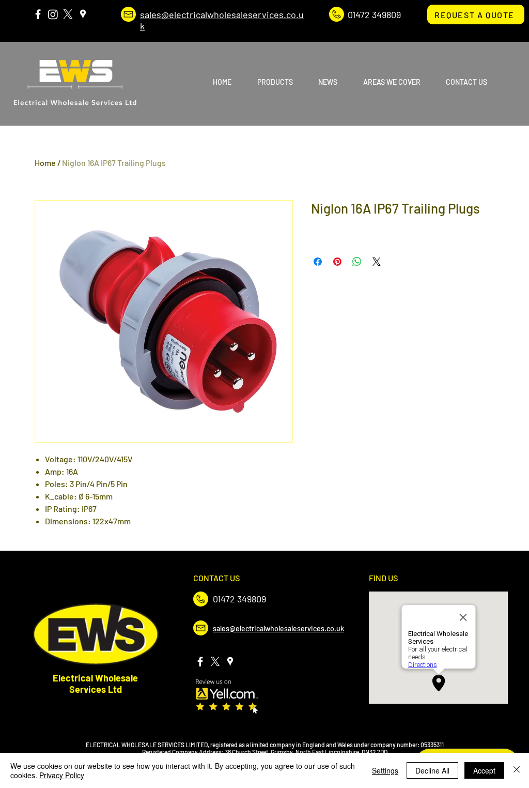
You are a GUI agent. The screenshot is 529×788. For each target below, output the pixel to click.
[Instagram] (52, 14)
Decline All (432, 770)
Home (45, 163)
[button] (269, 82)
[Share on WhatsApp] (357, 261)
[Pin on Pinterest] (337, 261)
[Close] (516, 770)
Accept (484, 770)
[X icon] (67, 14)
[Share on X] (376, 261)
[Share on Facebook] (318, 261)
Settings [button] (385, 770)
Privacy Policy (61, 775)
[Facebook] (38, 14)
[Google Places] (82, 14)
